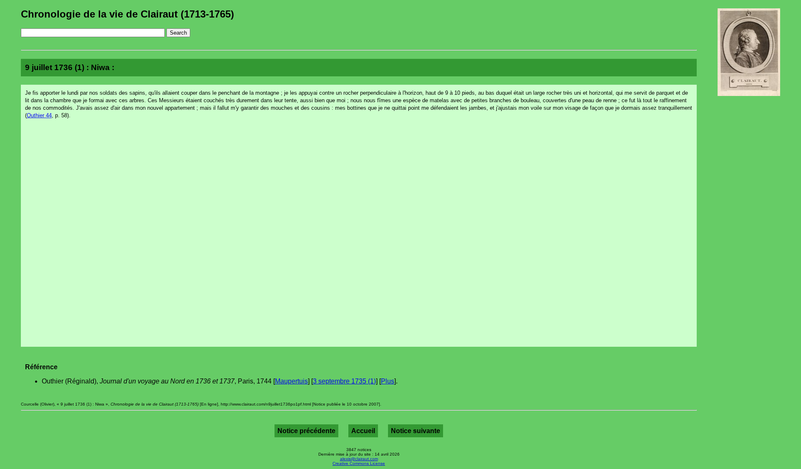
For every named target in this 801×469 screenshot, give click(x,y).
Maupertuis (291, 381)
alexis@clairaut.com (359, 458)
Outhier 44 (39, 115)
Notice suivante (415, 430)
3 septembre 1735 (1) (344, 381)
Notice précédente (306, 430)
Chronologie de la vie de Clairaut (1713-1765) (127, 14)
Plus (387, 381)
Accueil (363, 430)
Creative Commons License (358, 463)
